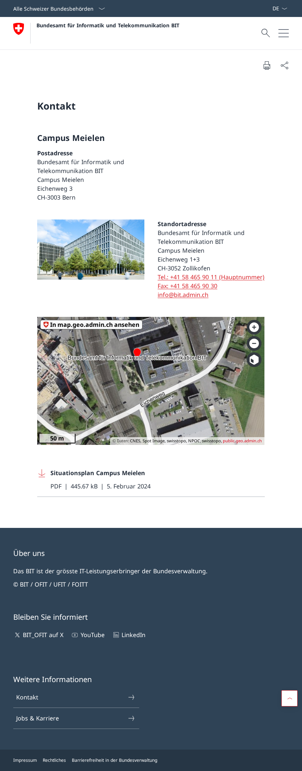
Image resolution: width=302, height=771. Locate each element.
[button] (289, 698)
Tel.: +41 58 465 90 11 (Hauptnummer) (211, 277)
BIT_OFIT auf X (43, 635)
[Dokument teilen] (284, 65)
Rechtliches (54, 760)
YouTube (92, 635)
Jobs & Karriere (37, 718)
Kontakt (27, 697)
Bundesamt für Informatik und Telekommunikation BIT (107, 25)
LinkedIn (133, 635)
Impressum (25, 760)
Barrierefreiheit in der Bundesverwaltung (114, 760)
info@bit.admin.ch (183, 295)
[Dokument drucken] (266, 65)
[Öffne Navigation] (284, 33)
